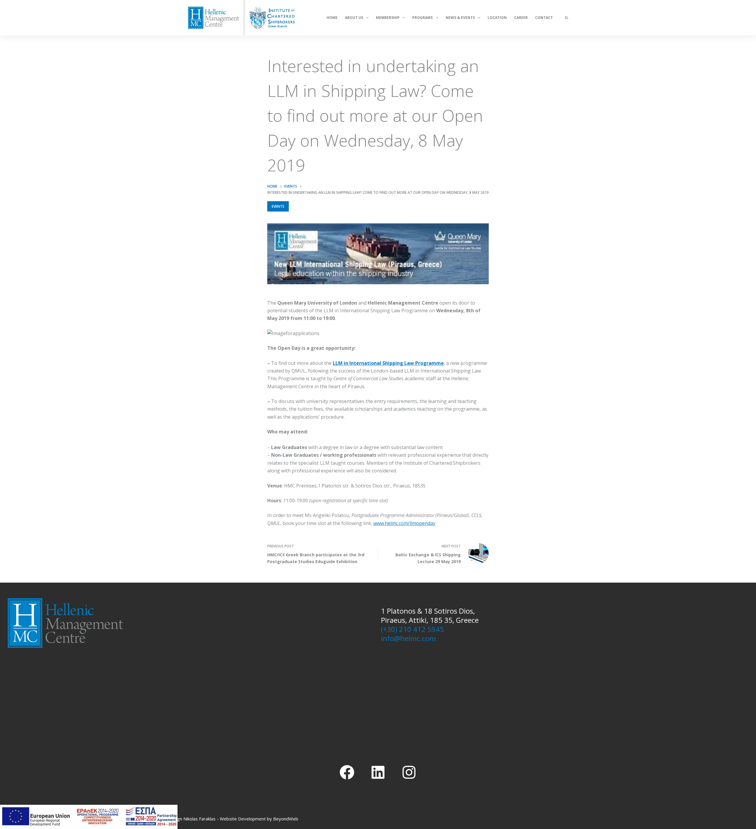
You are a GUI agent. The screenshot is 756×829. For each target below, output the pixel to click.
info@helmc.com (408, 638)
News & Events (460, 17)
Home (332, 17)
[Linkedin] (378, 772)
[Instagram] (409, 772)
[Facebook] (347, 772)
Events (278, 206)
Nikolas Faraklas (199, 819)
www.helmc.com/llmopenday (404, 523)
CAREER (521, 17)
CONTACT (544, 17)
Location (497, 17)
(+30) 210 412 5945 (412, 629)
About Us (354, 17)
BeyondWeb (285, 819)
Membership (388, 17)
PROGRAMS (422, 17)
